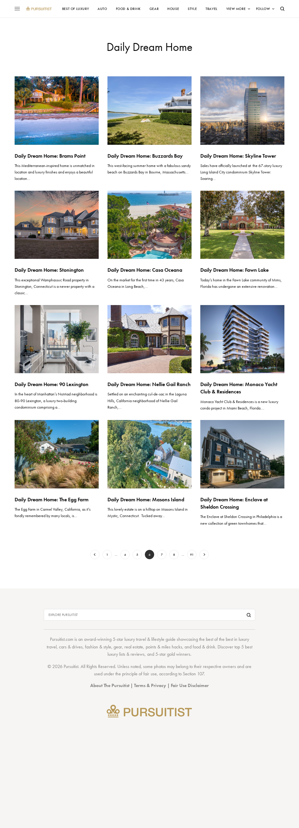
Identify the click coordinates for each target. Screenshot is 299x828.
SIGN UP (206, 445)
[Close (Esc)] (254, 356)
